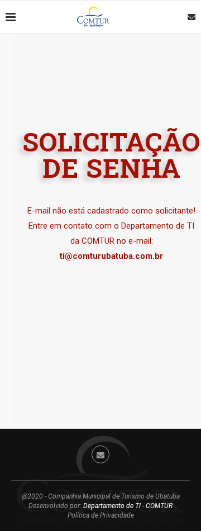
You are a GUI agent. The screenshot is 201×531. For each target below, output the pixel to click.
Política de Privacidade (101, 515)
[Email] (191, 17)
